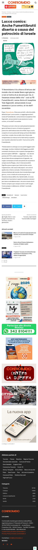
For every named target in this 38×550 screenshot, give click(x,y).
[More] (24, 206)
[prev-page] (3, 261)
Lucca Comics (24, 195)
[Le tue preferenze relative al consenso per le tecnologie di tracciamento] (35, 548)
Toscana (4, 16)
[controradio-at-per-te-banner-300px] (19, 359)
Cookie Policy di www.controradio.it (13, 531)
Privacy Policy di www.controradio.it (14, 534)
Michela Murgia (6, 197)
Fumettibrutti (10, 195)
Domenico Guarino (5, 39)
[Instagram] (7, 544)
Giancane (17, 195)
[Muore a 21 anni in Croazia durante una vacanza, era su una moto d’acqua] (7, 235)
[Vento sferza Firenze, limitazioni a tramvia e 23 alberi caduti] (7, 245)
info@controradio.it (16, 538)
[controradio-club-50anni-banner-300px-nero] (19, 298)
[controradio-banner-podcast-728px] (19, 84)
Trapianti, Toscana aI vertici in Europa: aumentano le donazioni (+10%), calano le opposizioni (25, 253)
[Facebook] (3, 544)
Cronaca (9, 16)
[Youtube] (11, 544)
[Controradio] (19, 2)
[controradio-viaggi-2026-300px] (19, 322)
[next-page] (6, 261)
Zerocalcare (10, 112)
